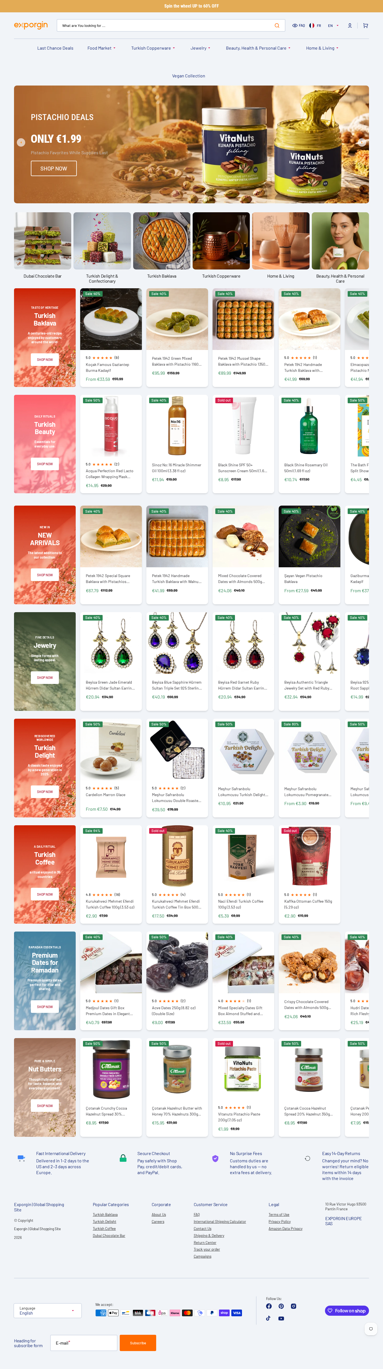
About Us (159, 1214)
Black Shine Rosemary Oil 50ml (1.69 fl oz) (305, 467)
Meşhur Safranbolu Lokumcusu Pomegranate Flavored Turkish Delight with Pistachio (309, 791)
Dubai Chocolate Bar (109, 1235)
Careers (158, 1221)
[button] (350, 25)
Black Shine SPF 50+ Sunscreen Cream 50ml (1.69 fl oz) (242, 467)
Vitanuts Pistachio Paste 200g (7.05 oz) (239, 1117)
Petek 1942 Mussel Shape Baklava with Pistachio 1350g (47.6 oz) (242, 361)
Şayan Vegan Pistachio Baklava (303, 578)
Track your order (207, 1249)
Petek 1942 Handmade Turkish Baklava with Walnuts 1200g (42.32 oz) (177, 578)
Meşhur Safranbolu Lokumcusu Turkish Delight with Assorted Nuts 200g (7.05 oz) (241, 791)
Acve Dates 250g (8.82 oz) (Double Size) (173, 1010)
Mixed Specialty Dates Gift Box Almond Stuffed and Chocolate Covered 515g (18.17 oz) (243, 1010)
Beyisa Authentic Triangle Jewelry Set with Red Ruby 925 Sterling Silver (306, 685)
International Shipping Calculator (220, 1221)
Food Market (99, 47)
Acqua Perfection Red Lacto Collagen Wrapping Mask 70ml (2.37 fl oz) (109, 473)
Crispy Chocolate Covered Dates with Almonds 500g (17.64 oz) (306, 1004)
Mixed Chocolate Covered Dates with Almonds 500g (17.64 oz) (240, 578)
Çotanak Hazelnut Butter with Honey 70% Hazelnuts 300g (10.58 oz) (177, 1111)
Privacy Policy (280, 1221)
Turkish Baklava (105, 1214)
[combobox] (171, 25)
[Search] (278, 25)
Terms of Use (279, 1214)
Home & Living (320, 47)
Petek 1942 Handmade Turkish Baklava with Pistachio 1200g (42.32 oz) (306, 367)
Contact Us (202, 1228)
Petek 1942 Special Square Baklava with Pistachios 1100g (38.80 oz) (108, 578)
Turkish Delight (104, 1221)
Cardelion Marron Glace (105, 794)
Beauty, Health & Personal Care (256, 47)
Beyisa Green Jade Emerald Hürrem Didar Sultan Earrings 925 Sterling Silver (111, 685)
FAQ (302, 25)
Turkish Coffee (104, 1228)
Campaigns (202, 1256)
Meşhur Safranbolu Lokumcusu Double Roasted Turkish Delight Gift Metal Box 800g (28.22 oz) (177, 797)
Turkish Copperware (151, 47)
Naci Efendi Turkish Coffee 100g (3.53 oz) (240, 904)
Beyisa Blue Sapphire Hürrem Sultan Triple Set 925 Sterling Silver (177, 685)
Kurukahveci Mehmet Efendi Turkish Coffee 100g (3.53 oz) (110, 904)
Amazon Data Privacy (286, 1228)
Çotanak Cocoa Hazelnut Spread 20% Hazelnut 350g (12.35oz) (307, 1111)
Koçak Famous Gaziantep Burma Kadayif (107, 367)
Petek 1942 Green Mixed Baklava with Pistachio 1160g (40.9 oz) (176, 361)
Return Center (205, 1242)
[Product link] (111, 337)
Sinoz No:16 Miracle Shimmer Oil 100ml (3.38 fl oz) (176, 467)
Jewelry (198, 47)
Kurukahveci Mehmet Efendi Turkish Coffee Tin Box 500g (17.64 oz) (176, 904)
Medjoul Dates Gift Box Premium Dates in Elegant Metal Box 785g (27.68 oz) (108, 1010)
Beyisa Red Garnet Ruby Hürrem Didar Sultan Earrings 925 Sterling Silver (243, 685)
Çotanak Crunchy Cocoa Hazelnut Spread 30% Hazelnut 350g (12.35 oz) (106, 1111)
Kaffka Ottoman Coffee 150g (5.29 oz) (308, 904)
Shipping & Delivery (209, 1235)
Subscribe (138, 1343)
